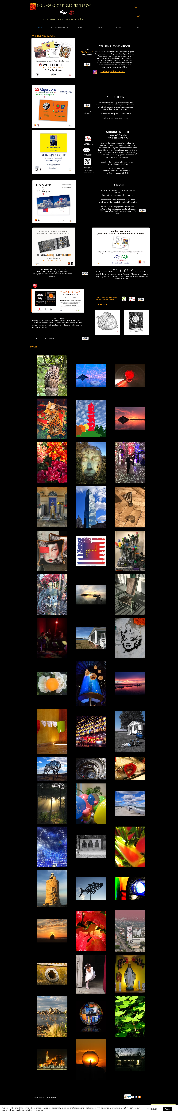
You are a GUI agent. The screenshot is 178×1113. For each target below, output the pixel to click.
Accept (167, 1109)
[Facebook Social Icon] (136, 1097)
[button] (138, 15)
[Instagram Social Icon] (132, 1097)
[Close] (175, 1109)
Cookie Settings (153, 1109)
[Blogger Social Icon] (139, 1097)
